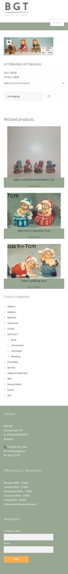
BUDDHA (11, 317)
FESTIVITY (12, 334)
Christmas (12, 323)
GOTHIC (11, 367)
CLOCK (10, 328)
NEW (9, 378)
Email (7, 543)
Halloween (16, 350)
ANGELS (11, 306)
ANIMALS (11, 312)
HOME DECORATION (17, 373)
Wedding (15, 356)
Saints (10, 389)
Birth (16, 76)
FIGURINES (12, 362)
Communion (17, 345)
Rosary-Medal (14, 384)
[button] (9, 42)
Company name (12, 531)
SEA (9, 395)
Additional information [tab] (17, 83)
